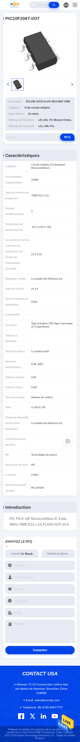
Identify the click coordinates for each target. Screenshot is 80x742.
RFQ (67, 137)
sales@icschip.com (42, 700)
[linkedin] (43, 716)
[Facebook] (21, 716)
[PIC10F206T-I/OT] (40, 51)
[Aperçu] (14, 5)
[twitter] (32, 716)
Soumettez (40, 650)
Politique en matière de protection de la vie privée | (36, 729)
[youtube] (54, 716)
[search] (54, 5)
